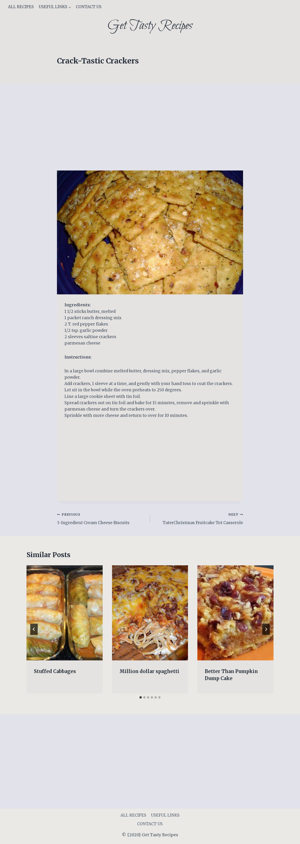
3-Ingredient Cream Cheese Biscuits (93, 519)
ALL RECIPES (21, 6)
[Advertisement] (150, 136)
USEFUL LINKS (165, 815)
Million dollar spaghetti (149, 671)
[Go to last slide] (34, 629)
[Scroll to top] (288, 837)
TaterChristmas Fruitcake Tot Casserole (203, 519)
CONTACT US (88, 6)
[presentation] (64, 612)
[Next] (266, 629)
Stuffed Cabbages (55, 671)
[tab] (140, 697)
